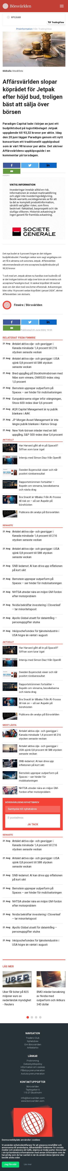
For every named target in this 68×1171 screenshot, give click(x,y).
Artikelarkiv (32, 1047)
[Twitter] (30, 165)
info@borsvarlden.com (33, 1098)
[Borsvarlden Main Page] (17, 6)
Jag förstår (10, 1164)
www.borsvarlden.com (32, 1101)
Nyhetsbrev (32, 1041)
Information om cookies (33, 1067)
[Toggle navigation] (61, 6)
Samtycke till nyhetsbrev (22, 809)
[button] (28, 1017)
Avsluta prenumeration (33, 1073)
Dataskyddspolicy (33, 1064)
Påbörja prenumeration (33, 1070)
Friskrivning (33, 1060)
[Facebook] (11, 165)
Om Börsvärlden (32, 1044)
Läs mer (28, 1164)
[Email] (11, 171)
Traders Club (32, 1038)
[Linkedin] (48, 165)
